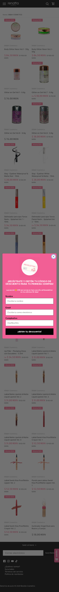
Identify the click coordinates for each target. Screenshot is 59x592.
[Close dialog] (53, 256)
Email (8, 307)
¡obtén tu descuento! (29, 331)
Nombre (9, 296)
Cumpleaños (11, 318)
